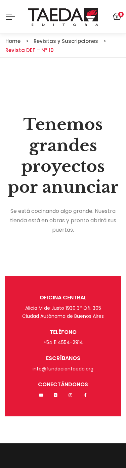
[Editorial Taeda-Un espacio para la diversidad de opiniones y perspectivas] (63, 17)
